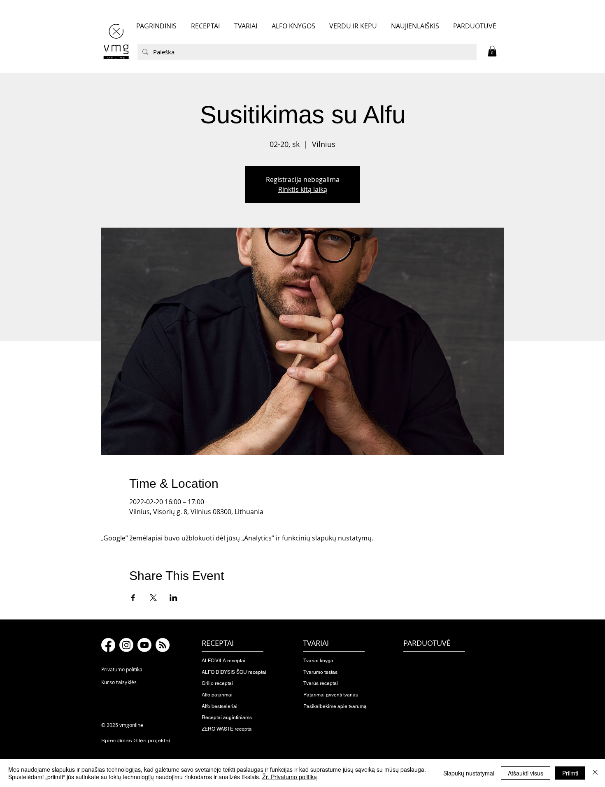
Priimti (570, 773)
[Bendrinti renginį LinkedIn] (173, 597)
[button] (492, 51)
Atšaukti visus (525, 773)
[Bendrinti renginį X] (153, 597)
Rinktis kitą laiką (302, 189)
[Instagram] (126, 645)
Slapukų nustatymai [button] (468, 773)
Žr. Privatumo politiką (289, 777)
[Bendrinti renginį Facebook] (133, 597)
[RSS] (163, 645)
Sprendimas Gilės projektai (135, 740)
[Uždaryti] (595, 773)
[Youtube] (144, 645)
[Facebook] (108, 645)
